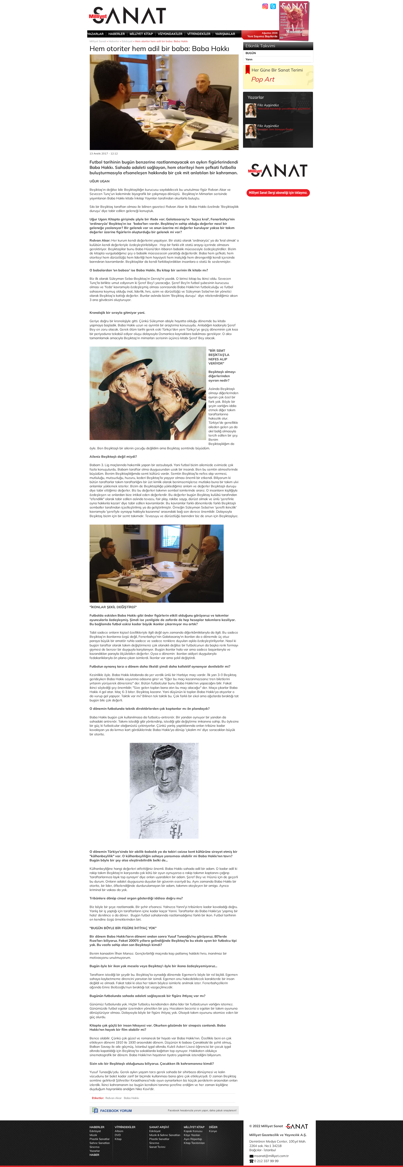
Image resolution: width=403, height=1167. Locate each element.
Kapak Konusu (193, 1131)
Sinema (94, 1147)
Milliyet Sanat (98, 41)
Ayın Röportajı (193, 1139)
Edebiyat (127, 41)
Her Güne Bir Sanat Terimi (277, 70)
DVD (118, 1135)
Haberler (114, 41)
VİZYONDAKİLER (170, 34)
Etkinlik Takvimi (260, 45)
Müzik (93, 1135)
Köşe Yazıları (192, 1135)
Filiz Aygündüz (283, 108)
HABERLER (116, 34)
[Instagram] (265, 6)
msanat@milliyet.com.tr (271, 1156)
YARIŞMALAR (225, 34)
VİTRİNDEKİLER (198, 34)
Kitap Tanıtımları (194, 1143)
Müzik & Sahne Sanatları (164, 1135)
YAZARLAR (95, 34)
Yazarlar (95, 1151)
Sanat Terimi (157, 1147)
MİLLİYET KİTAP (141, 34)
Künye (213, 1131)
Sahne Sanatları (100, 1143)
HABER (94, 1155)
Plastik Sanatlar (100, 1139)
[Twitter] (273, 6)
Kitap (118, 1139)
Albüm (119, 1131)
